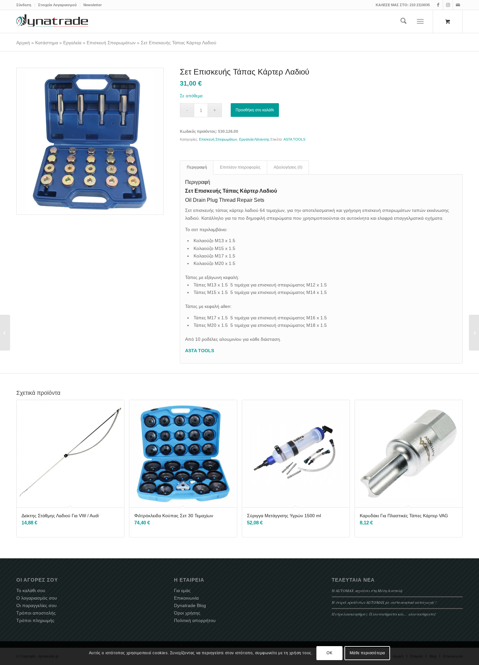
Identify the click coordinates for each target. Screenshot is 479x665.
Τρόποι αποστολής (36, 613)
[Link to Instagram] (448, 5)
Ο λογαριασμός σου (36, 598)
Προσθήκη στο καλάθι (255, 110)
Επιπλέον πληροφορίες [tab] (240, 167)
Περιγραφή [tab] (197, 167)
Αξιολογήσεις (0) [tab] (288, 167)
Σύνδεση (23, 5)
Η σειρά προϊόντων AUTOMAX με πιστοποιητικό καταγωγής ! (384, 602)
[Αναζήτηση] (403, 21)
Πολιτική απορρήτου (195, 620)
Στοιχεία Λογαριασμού (57, 5)
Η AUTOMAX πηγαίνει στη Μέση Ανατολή (367, 590)
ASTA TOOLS (294, 139)
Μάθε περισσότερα (367, 653)
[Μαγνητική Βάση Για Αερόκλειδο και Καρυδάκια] (474, 333)
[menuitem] (25, 5)
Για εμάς (182, 590)
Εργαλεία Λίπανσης (254, 139)
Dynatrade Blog (190, 605)
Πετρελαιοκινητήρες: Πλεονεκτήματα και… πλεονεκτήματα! (384, 614)
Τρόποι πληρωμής (35, 620)
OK (329, 653)
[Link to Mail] (458, 5)
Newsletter (92, 5)
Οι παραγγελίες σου (36, 605)
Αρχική (23, 42)
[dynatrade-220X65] (52, 21)
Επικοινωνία (186, 598)
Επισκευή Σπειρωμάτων (111, 42)
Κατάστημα (46, 42)
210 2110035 (420, 5)
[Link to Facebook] (438, 5)
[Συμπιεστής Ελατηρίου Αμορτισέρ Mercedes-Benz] (5, 333)
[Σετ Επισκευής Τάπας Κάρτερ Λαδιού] (90, 141)
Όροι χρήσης (187, 613)
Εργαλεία (72, 42)
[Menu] (420, 21)
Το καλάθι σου (30, 590)
